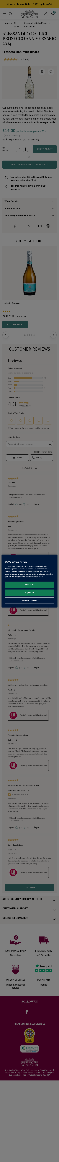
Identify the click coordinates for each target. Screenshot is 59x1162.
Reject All (29, 593)
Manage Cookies (29, 600)
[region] (30, 581)
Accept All (29, 585)
